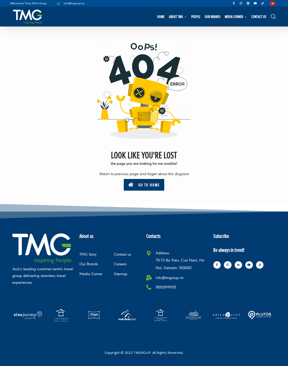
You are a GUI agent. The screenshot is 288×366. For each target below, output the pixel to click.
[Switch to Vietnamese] (273, 3)
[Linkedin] (248, 3)
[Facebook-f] (233, 3)
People (195, 16)
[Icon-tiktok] (262, 3)
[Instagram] (241, 3)
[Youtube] (255, 3)
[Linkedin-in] (238, 265)
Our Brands (212, 16)
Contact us (258, 16)
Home (160, 16)
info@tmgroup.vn (170, 277)
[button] (144, 185)
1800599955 (166, 287)
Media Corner (234, 16)
